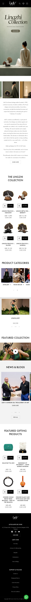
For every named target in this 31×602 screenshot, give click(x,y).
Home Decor (17, 284)
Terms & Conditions (15, 591)
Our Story (15, 543)
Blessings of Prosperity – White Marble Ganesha (22, 464)
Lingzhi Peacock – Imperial (22, 244)
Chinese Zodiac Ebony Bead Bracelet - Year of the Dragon (8, 499)
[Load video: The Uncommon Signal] (15, 351)
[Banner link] (15, 41)
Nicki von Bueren (9, 146)
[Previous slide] (12, 327)
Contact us (15, 573)
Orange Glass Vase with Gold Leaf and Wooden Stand (23, 498)
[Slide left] (14, 290)
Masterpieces (15, 557)
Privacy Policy (16, 587)
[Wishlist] (23, 3)
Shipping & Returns (15, 578)
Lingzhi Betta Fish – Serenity (22, 212)
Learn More (8, 217)
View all (15, 417)
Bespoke (15, 552)
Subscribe (15, 535)
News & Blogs (15, 561)
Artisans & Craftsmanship (15, 548)
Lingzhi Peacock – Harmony (8, 212)
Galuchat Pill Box (8, 463)
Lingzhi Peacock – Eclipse (8, 244)
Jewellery (6, 284)
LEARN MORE (15, 162)
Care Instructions (15, 582)
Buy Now (10, 205)
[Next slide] (19, 327)
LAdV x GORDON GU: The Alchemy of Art (15, 402)
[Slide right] (17, 290)
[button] (3, 3)
